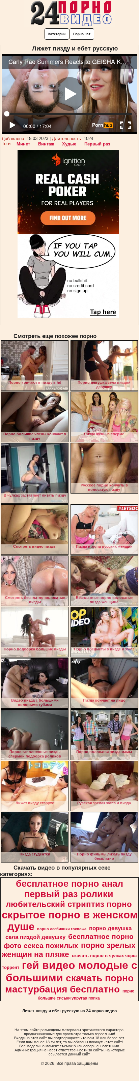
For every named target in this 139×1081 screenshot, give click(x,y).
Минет (23, 143)
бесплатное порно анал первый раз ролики (69, 889)
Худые (69, 143)
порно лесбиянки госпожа (61, 929)
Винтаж (46, 143)
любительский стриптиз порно (69, 904)
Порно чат (81, 34)
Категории (56, 34)
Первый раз (97, 143)
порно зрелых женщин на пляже (69, 950)
